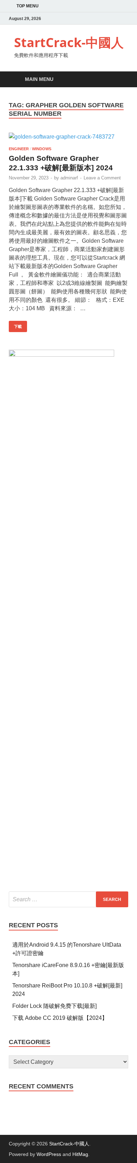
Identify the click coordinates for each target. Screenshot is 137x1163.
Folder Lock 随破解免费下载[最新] (54, 1006)
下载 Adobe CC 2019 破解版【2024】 (59, 1018)
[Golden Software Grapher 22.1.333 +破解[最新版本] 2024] (68, 137)
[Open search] (119, 79)
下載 (15, 325)
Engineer (19, 149)
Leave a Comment (102, 177)
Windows (41, 149)
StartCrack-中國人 (69, 42)
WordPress (49, 1154)
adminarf (69, 177)
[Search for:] (68, 899)
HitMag (80, 1154)
